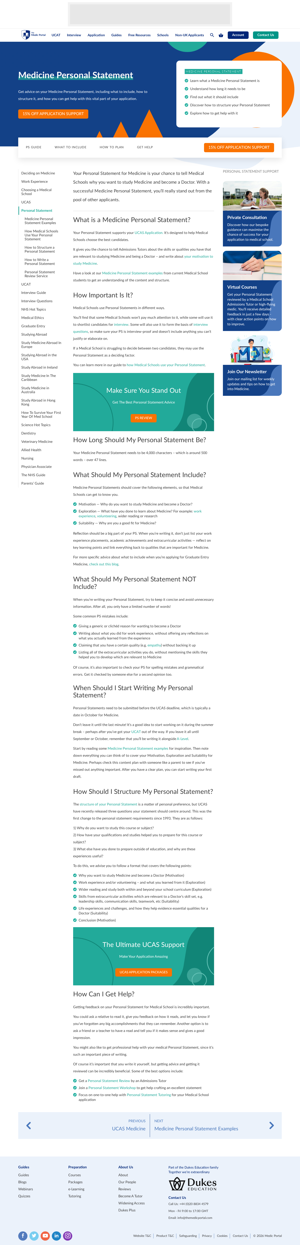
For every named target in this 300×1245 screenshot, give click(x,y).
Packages (75, 1182)
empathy (154, 645)
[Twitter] (34, 1236)
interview (121, 324)
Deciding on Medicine (38, 173)
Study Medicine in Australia (35, 390)
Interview (74, 35)
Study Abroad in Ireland (39, 367)
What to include (71, 147)
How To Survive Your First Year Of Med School (41, 414)
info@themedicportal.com (194, 1218)
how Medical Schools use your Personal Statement (166, 365)
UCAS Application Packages (144, 972)
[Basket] (221, 35)
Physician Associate (36, 467)
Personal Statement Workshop (112, 1088)
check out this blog (103, 564)
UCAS (26, 202)
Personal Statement (36, 210)
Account (238, 35)
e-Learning (76, 1189)
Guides (116, 35)
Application (96, 35)
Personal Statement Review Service (40, 274)
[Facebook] (22, 1236)
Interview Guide (33, 293)
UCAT (56, 35)
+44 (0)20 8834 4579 (193, 1204)
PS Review (143, 418)
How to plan (112, 147)
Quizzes (24, 1196)
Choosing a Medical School (36, 192)
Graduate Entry (33, 326)
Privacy (207, 1236)
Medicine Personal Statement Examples (40, 221)
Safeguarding (188, 1236)
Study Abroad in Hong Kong (38, 402)
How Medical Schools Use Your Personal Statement (41, 235)
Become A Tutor (130, 1196)
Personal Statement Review (109, 1081)
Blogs (22, 1182)
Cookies (222, 1236)
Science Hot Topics (36, 425)
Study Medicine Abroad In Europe (41, 345)
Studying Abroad (34, 334)
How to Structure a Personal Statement (40, 249)
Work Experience (34, 181)
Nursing (27, 458)
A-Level (182, 739)
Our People (127, 1182)
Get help (145, 147)
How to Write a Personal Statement (40, 262)
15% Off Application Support (53, 114)
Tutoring (74, 1196)
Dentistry (28, 433)
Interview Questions (36, 301)
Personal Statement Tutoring (149, 1095)
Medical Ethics (32, 318)
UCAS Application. (149, 233)
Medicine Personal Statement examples (132, 273)
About (123, 1175)
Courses (74, 1175)
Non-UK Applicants (189, 35)
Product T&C (165, 1236)
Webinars (25, 1189)
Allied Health (31, 450)
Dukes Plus (127, 1210)
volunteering (106, 516)
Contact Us (265, 35)
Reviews (124, 1189)
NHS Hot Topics (33, 309)
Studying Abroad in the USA (39, 357)
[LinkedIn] (56, 1236)
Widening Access (131, 1203)
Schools (163, 35)
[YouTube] (45, 1236)
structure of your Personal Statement (108, 804)
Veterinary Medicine (36, 441)
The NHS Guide (33, 475)
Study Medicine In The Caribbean (38, 378)
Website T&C (142, 1236)
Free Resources (139, 35)
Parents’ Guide (32, 483)
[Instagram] (67, 1236)
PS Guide (34, 147)
